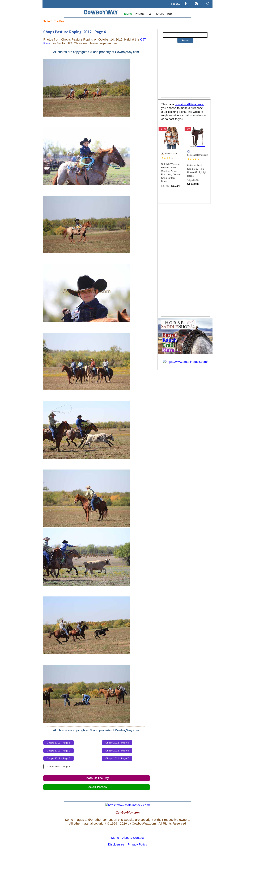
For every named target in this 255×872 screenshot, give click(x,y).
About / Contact (133, 837)
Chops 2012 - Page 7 (117, 758)
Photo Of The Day (53, 21)
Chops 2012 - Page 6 (117, 750)
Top (169, 13)
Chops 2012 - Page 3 (58, 758)
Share (160, 13)
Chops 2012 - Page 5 (117, 742)
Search (185, 40)
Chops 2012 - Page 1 (58, 742)
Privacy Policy (137, 844)
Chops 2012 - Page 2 (58, 750)
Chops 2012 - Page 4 (58, 766)
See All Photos (97, 787)
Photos (139, 13)
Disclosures (116, 844)
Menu (128, 13)
